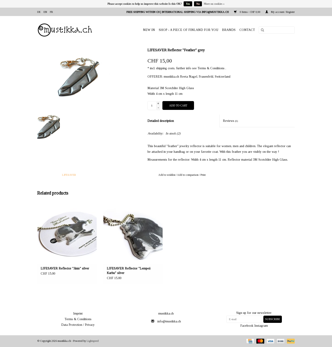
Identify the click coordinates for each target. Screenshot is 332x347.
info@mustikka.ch (169, 321)
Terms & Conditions (78, 319)
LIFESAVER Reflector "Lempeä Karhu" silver (128, 271)
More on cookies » (214, 3)
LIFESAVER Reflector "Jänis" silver (65, 268)
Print (203, 174)
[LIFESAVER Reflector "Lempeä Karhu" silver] (133, 232)
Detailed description (160, 121)
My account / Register (282, 12)
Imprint (78, 313)
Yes (188, 3)
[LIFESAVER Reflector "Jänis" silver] (67, 232)
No (198, 3)
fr (51, 12)
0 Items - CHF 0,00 (250, 12)
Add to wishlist (166, 174)
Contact (247, 30)
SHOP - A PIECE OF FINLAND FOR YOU (188, 30)
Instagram (261, 325)
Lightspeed (93, 340)
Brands (229, 30)
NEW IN (149, 30)
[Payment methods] (250, 340)
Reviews (230, 121)
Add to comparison (188, 174)
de (39, 12)
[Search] (261, 30)
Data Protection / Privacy (78, 324)
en (45, 12)
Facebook (246, 325)
